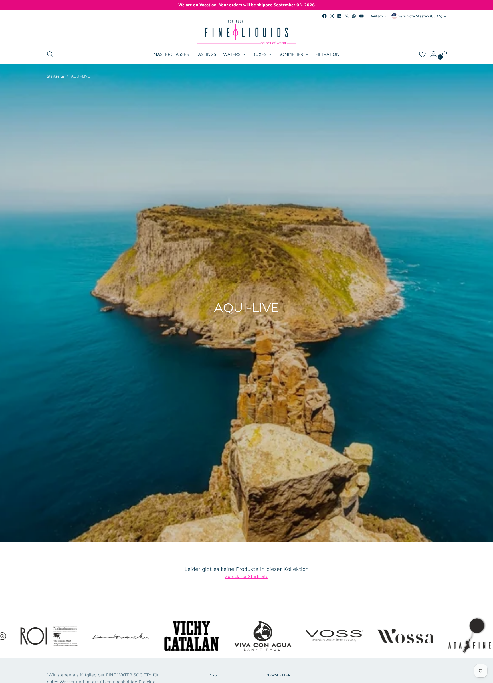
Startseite (55, 76)
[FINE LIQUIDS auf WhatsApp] (354, 16)
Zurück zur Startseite (246, 576)
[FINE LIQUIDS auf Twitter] (346, 16)
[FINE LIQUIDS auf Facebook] (324, 16)
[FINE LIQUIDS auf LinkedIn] (339, 16)
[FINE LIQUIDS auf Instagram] (331, 16)
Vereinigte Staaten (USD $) (420, 16)
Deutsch (376, 16)
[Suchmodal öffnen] (50, 54)
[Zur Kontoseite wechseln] (431, 54)
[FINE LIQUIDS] (246, 32)
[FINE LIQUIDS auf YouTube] (361, 16)
